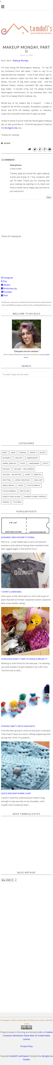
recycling (24, 491)
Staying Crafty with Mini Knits (18, 726)
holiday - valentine (11, 474)
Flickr (5, 295)
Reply (49, 197)
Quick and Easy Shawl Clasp (16, 793)
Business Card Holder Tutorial (18, 537)
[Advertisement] (19, 253)
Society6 (8, 292)
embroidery (32, 458)
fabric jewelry (9, 463)
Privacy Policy (26, 1046)
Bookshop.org (10, 288)
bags (13, 452)
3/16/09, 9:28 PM (15, 169)
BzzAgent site (11, 128)
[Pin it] (45, 149)
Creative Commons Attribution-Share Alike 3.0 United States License (28, 1036)
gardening (34, 463)
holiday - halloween (24, 469)
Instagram (8, 277)
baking (22, 452)
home (27, 474)
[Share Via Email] (50, 149)
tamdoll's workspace (19, 1056)
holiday (6, 469)
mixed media (8, 485)
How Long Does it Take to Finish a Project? (24, 659)
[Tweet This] (35, 149)
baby (4, 452)
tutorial (17, 502)
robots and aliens (11, 496)
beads (33, 452)
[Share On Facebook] (40, 149)
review (7, 143)
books (43, 452)
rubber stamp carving (34, 496)
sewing (5, 502)
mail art (39, 480)
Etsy (5, 281)
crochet (19, 458)
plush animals (9, 491)
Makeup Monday (20, 60)
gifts (45, 463)
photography (33, 485)
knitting (6, 480)
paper (20, 485)
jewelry (37, 474)
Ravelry (6, 284)
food (22, 463)
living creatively (23, 480)
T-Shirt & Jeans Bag (11, 591)
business (6, 458)
